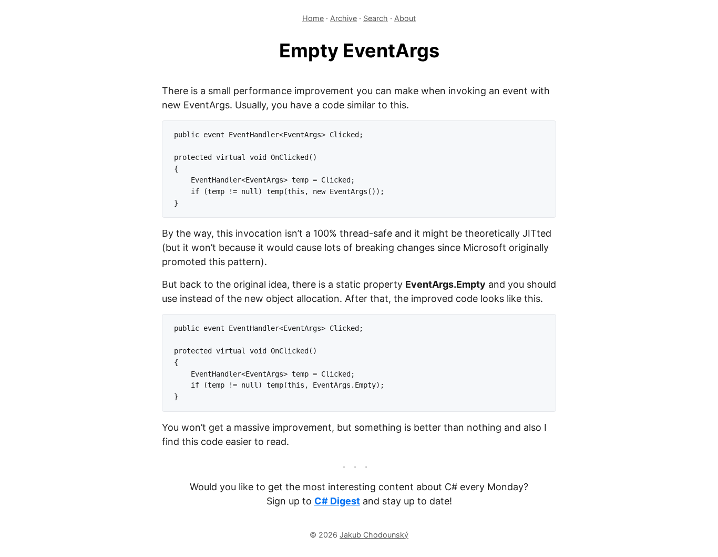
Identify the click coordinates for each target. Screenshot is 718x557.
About (405, 18)
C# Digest (337, 501)
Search (375, 18)
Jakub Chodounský (374, 534)
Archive (343, 18)
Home (313, 18)
